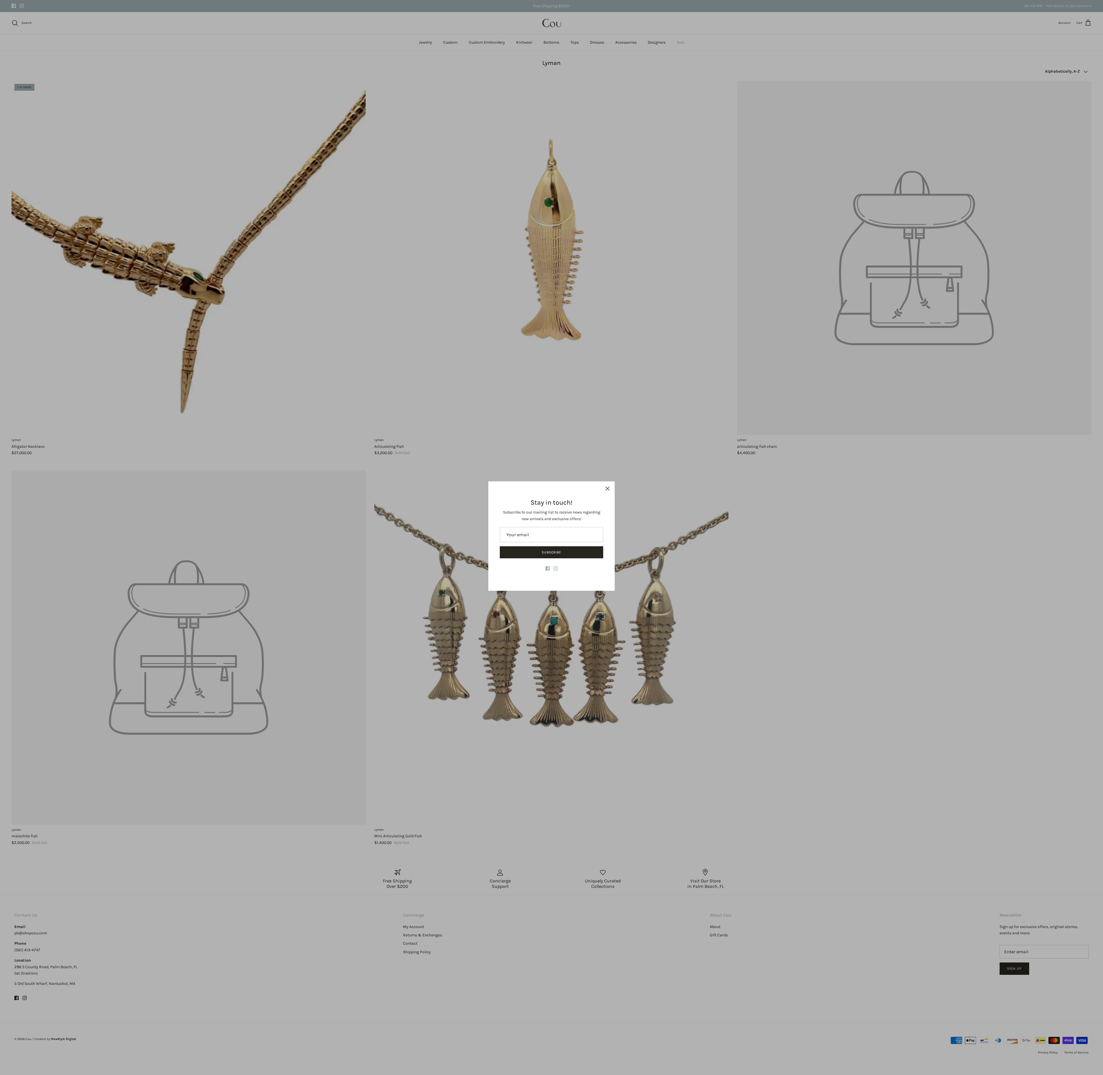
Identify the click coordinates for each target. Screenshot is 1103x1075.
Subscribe (552, 552)
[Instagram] (556, 568)
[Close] (607, 488)
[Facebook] (547, 568)
